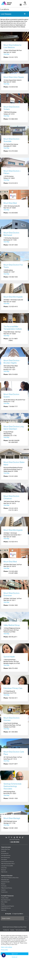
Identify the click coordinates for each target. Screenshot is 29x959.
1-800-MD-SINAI (14, 842)
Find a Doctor (4, 859)
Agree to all (14, 953)
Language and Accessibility (7, 865)
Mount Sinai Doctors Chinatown (11, 497)
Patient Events (4, 871)
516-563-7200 (13, 277)
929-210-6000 (13, 374)
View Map (6, 54)
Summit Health (9, 657)
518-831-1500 (13, 798)
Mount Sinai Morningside (13, 297)
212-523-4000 (13, 571)
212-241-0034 (13, 476)
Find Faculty (3, 885)
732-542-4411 (13, 698)
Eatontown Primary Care (13, 688)
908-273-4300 (13, 668)
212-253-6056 (13, 213)
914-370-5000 (13, 151)
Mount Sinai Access (5, 857)
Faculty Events (4, 892)
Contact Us (6, 930)
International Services (5, 855)
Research (3, 883)
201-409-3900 (13, 732)
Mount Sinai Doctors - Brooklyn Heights (12, 361)
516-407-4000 (13, 245)
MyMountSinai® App (5, 849)
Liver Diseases (6, 14)
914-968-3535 (13, 119)
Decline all (14, 957)
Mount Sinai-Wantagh (12, 818)
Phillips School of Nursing (6, 888)
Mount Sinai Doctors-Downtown (12, 594)
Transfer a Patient (4, 897)
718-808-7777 (13, 406)
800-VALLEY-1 (13, 637)
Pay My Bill (3, 851)
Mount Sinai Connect (5, 899)
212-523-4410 (13, 306)
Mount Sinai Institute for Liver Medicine (12, 46)
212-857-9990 (13, 573)
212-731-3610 (13, 510)
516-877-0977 (13, 764)
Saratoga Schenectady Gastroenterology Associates (12, 786)
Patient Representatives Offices (8, 863)
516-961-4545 (13, 828)
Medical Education (5, 879)
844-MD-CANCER (14, 440)
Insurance (3, 890)
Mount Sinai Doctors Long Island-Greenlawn (14, 427)
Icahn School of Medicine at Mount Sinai (9, 877)
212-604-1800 (13, 605)
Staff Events (3, 910)
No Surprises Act (4, 853)
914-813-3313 (13, 183)
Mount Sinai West (10, 561)
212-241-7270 (13, 57)
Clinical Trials (4, 867)
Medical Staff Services (6, 908)
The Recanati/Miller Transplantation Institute (13, 327)
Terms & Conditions (20, 930)
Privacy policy (4, 949)
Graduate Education (5, 881)
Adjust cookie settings (6, 947)
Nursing (3, 904)
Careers (12, 930)
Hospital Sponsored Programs (7, 906)
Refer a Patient (4, 902)
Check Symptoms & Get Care (7, 861)
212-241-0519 (13, 508)
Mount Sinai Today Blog (14, 839)
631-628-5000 (13, 442)
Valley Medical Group (12, 625)
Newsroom (3, 869)
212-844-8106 (13, 87)
